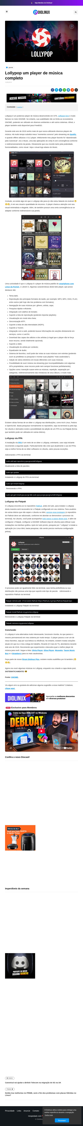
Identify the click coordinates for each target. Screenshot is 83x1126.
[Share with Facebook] (52, 90)
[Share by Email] (76, 90)
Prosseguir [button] (62, 1120)
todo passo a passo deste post (54, 519)
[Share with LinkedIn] (60, 90)
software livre (63, 116)
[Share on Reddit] (72, 90)
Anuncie (27, 1111)
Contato (36, 1111)
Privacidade (9, 1111)
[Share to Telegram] (68, 90)
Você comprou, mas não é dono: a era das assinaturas (40, 919)
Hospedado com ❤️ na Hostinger (41, 1116)
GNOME (14, 677)
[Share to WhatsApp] (64, 90)
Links (19, 1111)
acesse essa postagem (55, 512)
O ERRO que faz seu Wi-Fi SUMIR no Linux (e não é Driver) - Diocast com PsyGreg (36, 806)
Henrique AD (24, 1041)
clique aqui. (10, 688)
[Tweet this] (56, 90)
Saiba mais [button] (49, 1115)
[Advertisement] (41, 869)
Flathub (39, 506)
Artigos (22, 1056)
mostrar (19, 107)
